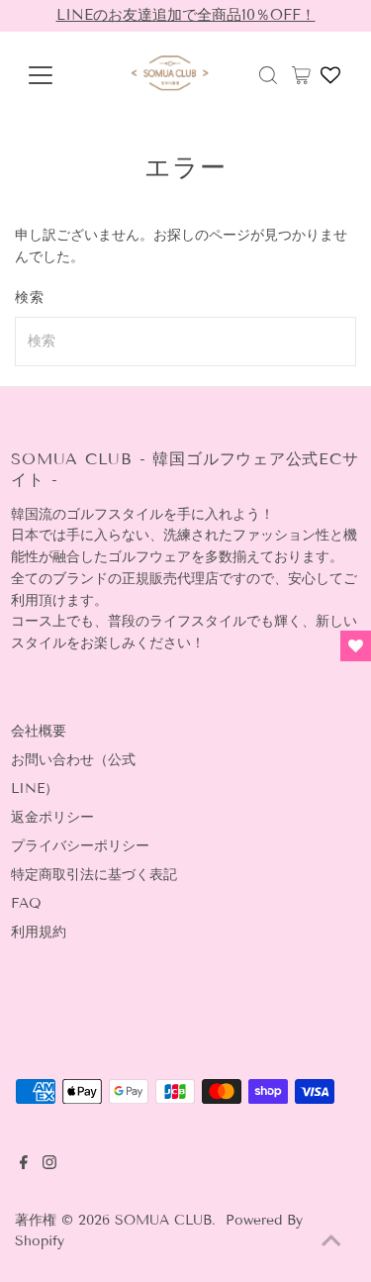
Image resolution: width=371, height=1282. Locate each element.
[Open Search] (268, 75)
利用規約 (38, 932)
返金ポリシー (52, 817)
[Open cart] (301, 75)
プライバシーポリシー (80, 846)
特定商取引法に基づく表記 (94, 874)
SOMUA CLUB (163, 1220)
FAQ (26, 903)
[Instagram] (49, 1165)
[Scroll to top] (331, 1242)
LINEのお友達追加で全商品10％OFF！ (186, 15)
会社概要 (38, 731)
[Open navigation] (51, 75)
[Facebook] (24, 1165)
